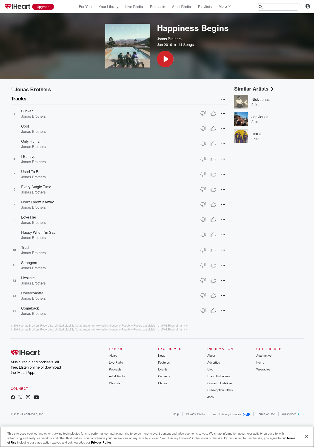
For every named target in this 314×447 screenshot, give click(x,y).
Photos (163, 383)
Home (260, 362)
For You (85, 6)
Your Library (108, 6)
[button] (165, 59)
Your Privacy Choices (226, 414)
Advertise (213, 362)
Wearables (263, 369)
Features (164, 362)
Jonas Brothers (169, 38)
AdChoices (289, 414)
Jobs (210, 397)
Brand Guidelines (218, 376)
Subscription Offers (220, 390)
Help (176, 414)
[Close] (307, 436)
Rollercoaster (32, 293)
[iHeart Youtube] (36, 397)
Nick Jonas (260, 99)
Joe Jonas (259, 116)
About (211, 355)
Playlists (205, 6)
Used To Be (30, 171)
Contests (164, 376)
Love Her (28, 217)
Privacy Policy (195, 414)
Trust (25, 247)
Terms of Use (266, 414)
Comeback (30, 308)
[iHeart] (17, 6)
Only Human (31, 141)
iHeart (113, 355)
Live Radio (134, 6)
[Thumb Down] (203, 114)
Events (163, 369)
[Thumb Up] (213, 114)
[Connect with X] (20, 397)
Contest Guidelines (220, 383)
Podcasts (157, 6)
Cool (25, 126)
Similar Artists (251, 88)
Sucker (27, 111)
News (162, 355)
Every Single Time (36, 186)
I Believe (28, 156)
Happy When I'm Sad (38, 232)
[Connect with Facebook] (13, 397)
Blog (210, 369)
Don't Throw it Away (37, 202)
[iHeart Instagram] (28, 397)
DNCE (256, 134)
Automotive (263, 355)
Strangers (29, 262)
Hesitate (28, 277)
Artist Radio (181, 6)
